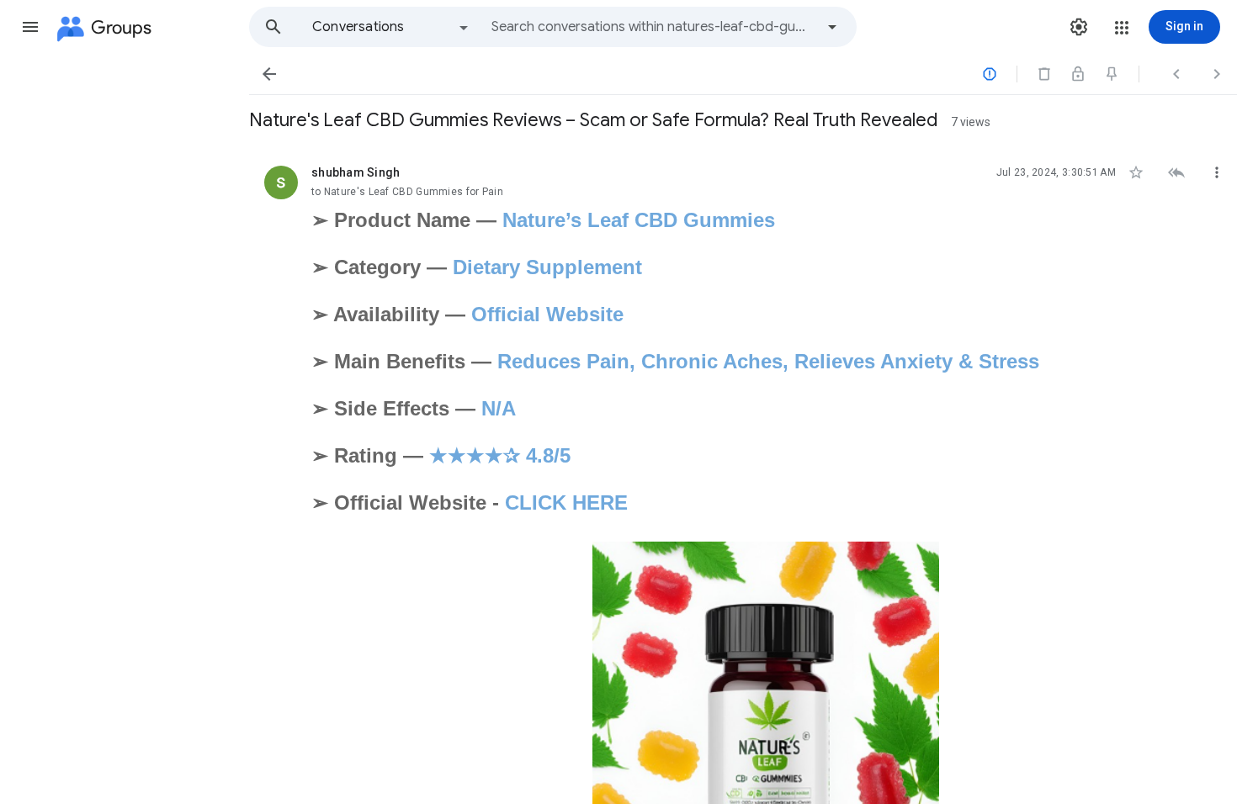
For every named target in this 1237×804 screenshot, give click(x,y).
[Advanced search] (832, 27)
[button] (30, 27)
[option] (391, 27)
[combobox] (653, 27)
